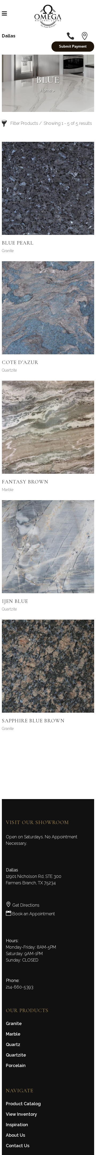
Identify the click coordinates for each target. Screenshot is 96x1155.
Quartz (13, 1044)
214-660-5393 (19, 987)
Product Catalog (23, 1103)
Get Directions (25, 905)
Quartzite (9, 370)
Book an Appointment (33, 913)
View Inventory (21, 1114)
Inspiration (17, 1124)
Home (45, 90)
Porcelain (16, 1065)
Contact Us (17, 1145)
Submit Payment (72, 46)
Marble (7, 490)
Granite (8, 251)
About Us (15, 1135)
